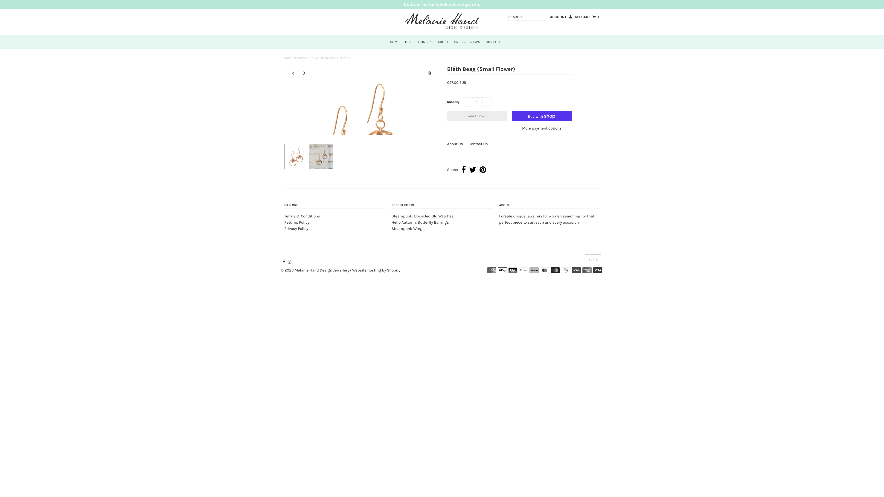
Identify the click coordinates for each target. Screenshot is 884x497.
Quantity (453, 102)
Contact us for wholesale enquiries (442, 4)
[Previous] (293, 73)
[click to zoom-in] (430, 73)
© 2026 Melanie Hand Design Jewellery (315, 270)
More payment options (542, 128)
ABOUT (443, 42)
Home (288, 58)
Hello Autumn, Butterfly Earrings (420, 222)
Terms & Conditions (302, 216)
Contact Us (478, 144)
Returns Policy (296, 222)
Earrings (302, 58)
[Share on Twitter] (472, 170)
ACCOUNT (558, 17)
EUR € (593, 259)
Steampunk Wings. (408, 228)
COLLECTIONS (416, 42)
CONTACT (493, 42)
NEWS (475, 42)
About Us (455, 144)
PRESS (459, 42)
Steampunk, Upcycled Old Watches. (423, 216)
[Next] (305, 73)
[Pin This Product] (483, 170)
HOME (395, 42)
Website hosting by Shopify (376, 270)
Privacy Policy (296, 228)
